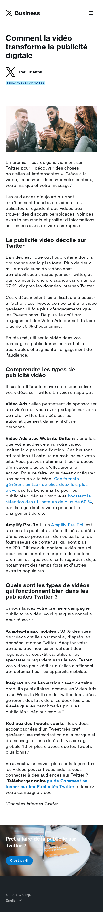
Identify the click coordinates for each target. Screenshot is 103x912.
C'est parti (19, 860)
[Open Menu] (91, 13)
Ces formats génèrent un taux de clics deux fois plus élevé (47, 484)
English (12, 900)
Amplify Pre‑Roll (67, 524)
